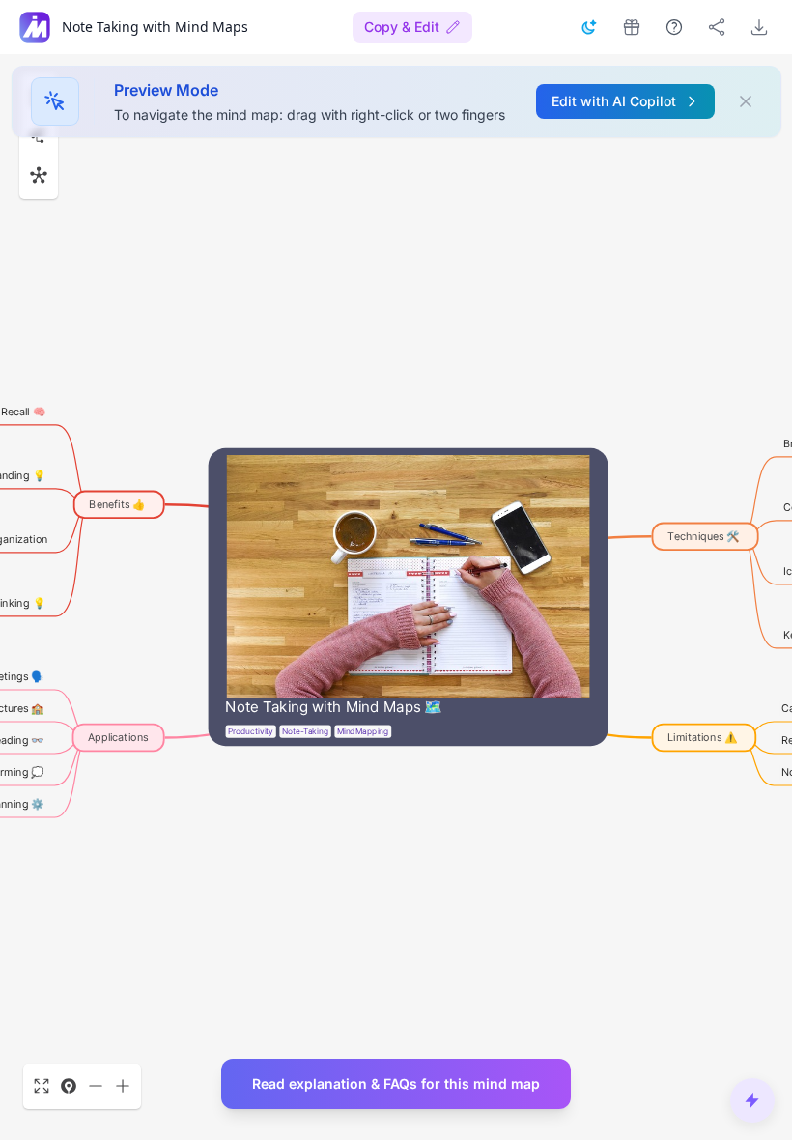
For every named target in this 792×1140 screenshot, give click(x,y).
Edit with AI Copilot (614, 101)
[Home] (34, 27)
